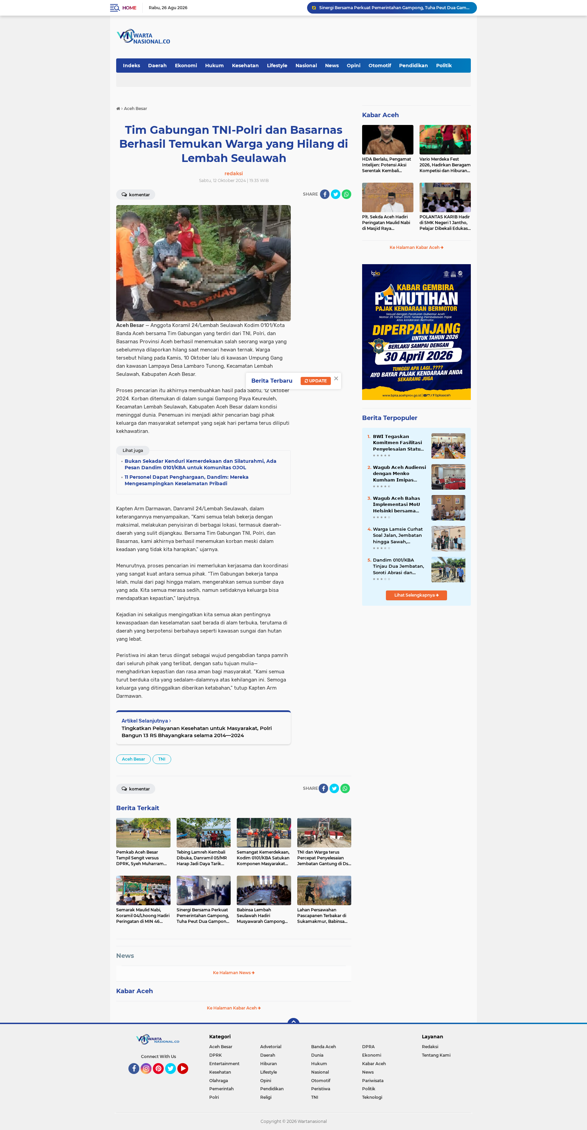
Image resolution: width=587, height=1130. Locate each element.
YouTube (187, 1077)
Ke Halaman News (232, 972)
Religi (265, 1097)
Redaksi (430, 1046)
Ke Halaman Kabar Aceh (232, 1007)
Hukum (214, 65)
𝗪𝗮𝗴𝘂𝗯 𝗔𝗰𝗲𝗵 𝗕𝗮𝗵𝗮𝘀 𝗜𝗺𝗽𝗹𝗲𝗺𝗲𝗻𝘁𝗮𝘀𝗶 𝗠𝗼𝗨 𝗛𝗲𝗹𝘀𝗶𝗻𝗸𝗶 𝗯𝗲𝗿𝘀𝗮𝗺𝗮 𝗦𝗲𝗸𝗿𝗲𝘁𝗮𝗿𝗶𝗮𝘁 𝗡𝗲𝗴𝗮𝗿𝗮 (396, 504)
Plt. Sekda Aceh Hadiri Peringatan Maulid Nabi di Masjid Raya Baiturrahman (386, 222)
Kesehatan (245, 65)
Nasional (306, 65)
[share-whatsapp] (346, 194)
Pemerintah (221, 1088)
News (332, 65)
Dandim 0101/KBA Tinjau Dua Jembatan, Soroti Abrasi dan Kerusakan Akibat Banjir (398, 566)
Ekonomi (186, 65)
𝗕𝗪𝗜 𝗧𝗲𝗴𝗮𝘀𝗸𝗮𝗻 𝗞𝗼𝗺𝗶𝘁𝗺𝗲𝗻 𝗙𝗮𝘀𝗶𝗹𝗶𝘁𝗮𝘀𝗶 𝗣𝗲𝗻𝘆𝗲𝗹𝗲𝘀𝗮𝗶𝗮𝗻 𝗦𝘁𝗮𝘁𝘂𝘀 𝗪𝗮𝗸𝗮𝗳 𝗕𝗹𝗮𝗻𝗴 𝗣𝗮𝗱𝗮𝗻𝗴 (398, 443)
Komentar (139, 194)
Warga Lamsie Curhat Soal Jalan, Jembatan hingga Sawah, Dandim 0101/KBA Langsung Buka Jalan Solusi (398, 535)
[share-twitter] (335, 194)
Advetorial (270, 1046)
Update (317, 380)
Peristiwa (320, 1088)
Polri (214, 1097)
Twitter (173, 1077)
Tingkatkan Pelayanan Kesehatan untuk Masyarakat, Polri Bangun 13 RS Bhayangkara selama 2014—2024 (197, 732)
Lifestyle (277, 65)
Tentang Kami (436, 1055)
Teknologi (372, 1097)
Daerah (157, 65)
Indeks (131, 65)
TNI (161, 759)
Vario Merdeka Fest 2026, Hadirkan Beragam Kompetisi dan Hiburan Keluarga (445, 165)
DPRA (368, 1046)
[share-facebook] (325, 194)
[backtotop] (293, 1024)
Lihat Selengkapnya (415, 595)
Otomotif (380, 65)
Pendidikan (413, 65)
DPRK (215, 1055)
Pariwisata (373, 1080)
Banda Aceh (323, 1046)
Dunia (317, 1055)
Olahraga (218, 1080)
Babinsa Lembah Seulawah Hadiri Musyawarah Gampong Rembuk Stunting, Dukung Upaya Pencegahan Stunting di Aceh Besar (395, 7)
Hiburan (268, 1063)
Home (129, 8)
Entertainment (224, 1063)
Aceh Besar (133, 759)
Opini (353, 65)
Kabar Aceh (134, 991)
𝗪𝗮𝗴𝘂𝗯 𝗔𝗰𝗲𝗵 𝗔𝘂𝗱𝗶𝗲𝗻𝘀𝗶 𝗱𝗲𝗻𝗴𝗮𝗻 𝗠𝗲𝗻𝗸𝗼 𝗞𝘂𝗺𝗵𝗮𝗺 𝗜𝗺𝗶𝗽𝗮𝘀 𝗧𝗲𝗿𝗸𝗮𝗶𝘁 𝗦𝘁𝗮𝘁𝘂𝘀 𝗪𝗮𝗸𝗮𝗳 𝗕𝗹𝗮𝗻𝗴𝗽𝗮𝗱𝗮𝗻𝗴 (399, 473)
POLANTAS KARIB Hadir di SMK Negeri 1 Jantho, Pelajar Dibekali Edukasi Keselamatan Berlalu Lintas (445, 222)
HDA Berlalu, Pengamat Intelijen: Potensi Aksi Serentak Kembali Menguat (386, 165)
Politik (444, 65)
